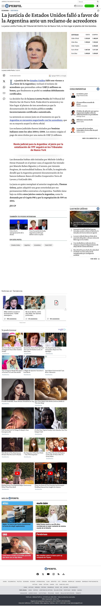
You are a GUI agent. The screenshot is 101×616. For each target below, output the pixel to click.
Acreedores (37, 245)
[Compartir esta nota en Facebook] (4, 75)
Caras (40, 584)
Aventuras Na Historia (46, 590)
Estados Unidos (37, 80)
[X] (43, 574)
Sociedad (32, 581)
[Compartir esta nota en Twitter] (4, 81)
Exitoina (46, 584)
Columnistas (78, 89)
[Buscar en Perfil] (97, 2)
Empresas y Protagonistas (90, 581)
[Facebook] (38, 574)
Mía (61, 587)
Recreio (74, 590)
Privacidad (51, 593)
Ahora (5, 581)
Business (78, 581)
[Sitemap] (64, 574)
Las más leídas (78, 208)
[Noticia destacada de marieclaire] (51, 503)
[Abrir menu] (3, 6)
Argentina (27, 245)
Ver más (93, 259)
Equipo (57, 593)
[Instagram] (54, 574)
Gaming (52, 584)
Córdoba (64, 581)
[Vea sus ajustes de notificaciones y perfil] (97, 6)
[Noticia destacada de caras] (17, 534)
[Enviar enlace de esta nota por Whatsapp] (4, 87)
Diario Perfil (48, 245)
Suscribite (89, 6)
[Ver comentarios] (97, 11)
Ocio (59, 581)
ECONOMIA (5, 10)
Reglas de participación (67, 593)
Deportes (53, 581)
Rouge (57, 587)
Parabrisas (50, 587)
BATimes (66, 587)
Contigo (35, 590)
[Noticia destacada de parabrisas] (51, 534)
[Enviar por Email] (4, 93)
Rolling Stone (58, 590)
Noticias (34, 584)
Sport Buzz (67, 590)
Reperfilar (71, 581)
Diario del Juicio (64, 584)
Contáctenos (42, 593)
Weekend (37, 587)
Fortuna (43, 587)
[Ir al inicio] (13, 6)
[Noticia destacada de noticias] (17, 503)
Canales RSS (23, 593)
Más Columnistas (89, 138)
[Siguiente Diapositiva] (65, 309)
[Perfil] (13, 498)
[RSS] (58, 574)
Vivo (57, 584)
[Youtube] (48, 574)
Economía (26, 581)
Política (19, 581)
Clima (48, 581)
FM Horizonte (73, 587)
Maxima (79, 590)
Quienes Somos (33, 593)
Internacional (41, 581)
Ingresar (80, 6)
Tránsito (78, 593)
